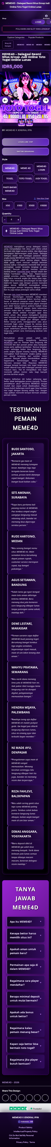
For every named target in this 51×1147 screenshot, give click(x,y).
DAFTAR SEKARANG (25, 151)
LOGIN (38, 22)
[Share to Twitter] (5, 1097)
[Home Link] (19, 19)
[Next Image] (46, 100)
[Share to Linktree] (21, 1097)
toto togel (16, 294)
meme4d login (23, 271)
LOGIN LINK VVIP (25, 142)
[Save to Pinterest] (29, 1097)
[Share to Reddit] (37, 1097)
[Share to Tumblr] (45, 1097)
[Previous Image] (5, 100)
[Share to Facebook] (13, 1097)
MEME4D (8, 246)
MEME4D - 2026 (10, 1082)
